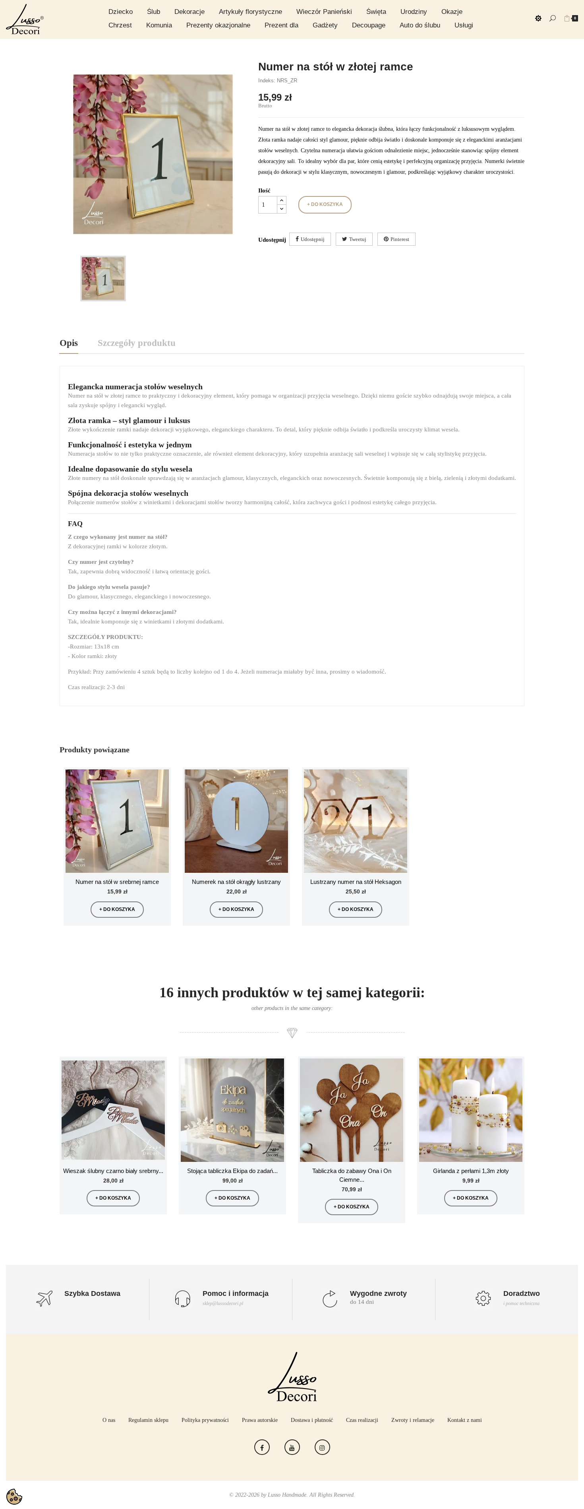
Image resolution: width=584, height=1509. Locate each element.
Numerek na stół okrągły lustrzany (236, 881)
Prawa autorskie (260, 1420)
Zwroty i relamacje (412, 1420)
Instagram (322, 1447)
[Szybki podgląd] (160, 778)
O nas (108, 1420)
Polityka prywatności (205, 1420)
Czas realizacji (362, 1420)
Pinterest (400, 239)
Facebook (262, 1447)
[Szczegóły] (160, 796)
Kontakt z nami (464, 1420)
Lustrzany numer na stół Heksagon (355, 881)
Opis (69, 343)
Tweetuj (357, 239)
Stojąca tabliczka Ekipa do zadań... (232, 1170)
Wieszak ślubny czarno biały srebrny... (113, 1170)
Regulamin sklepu (148, 1420)
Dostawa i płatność (312, 1420)
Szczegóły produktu (137, 343)
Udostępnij (313, 239)
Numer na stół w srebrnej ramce (117, 881)
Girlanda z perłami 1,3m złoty (471, 1170)
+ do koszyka (325, 204)
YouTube (292, 1447)
